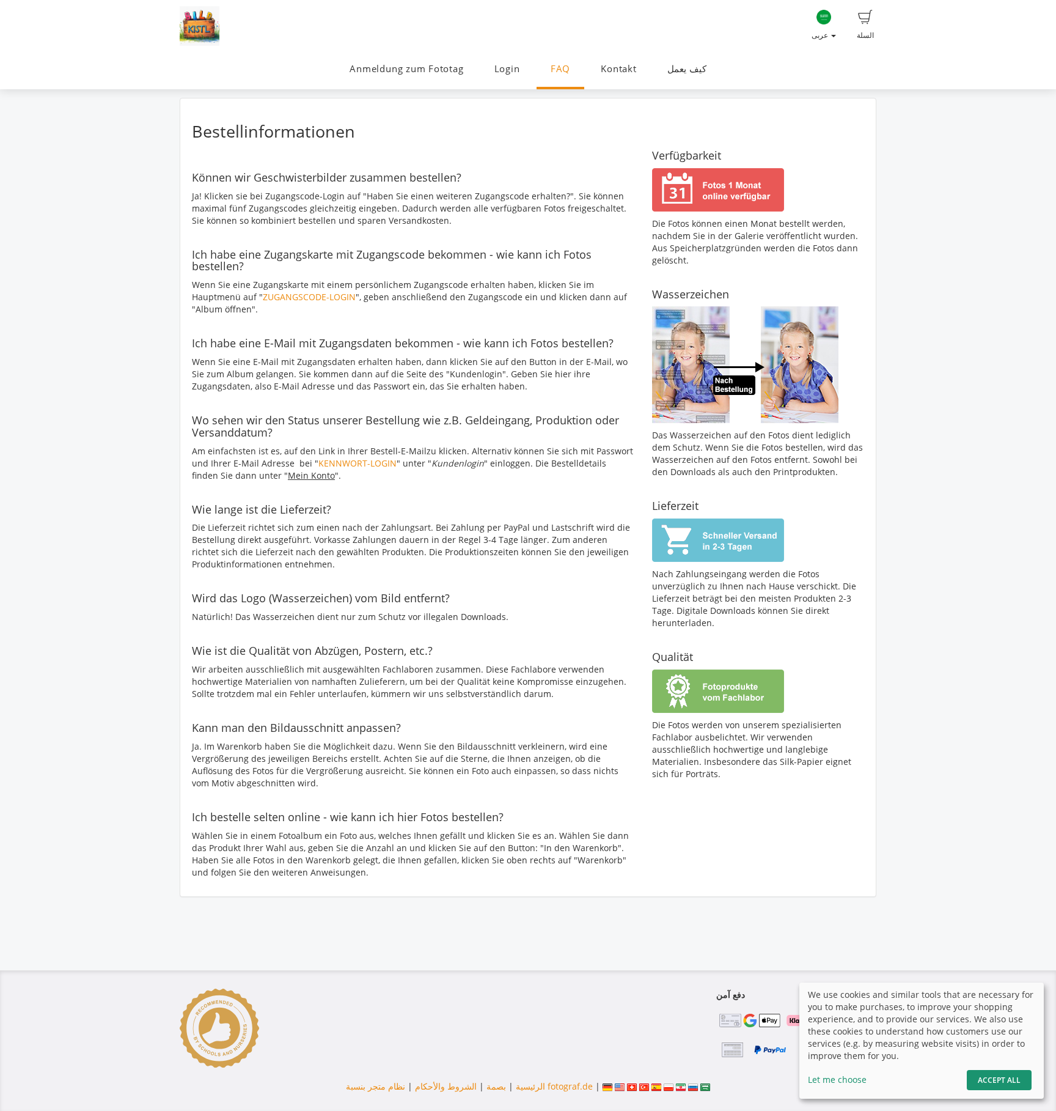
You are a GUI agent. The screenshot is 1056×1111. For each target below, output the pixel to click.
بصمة (495, 1086)
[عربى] (705, 1086)
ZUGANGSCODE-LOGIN (309, 297)
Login (507, 68)
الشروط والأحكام (446, 1086)
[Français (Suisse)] (632, 1086)
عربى (821, 35)
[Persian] (681, 1086)
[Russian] (693, 1086)
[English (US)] (620, 1086)
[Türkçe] (644, 1086)
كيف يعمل (686, 68)
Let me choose (837, 1079)
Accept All (999, 1080)
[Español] (656, 1086)
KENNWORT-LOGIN (357, 463)
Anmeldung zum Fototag (406, 68)
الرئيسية (529, 1086)
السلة (865, 35)
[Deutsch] (607, 1086)
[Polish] (668, 1086)
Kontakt (618, 68)
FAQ (560, 68)
